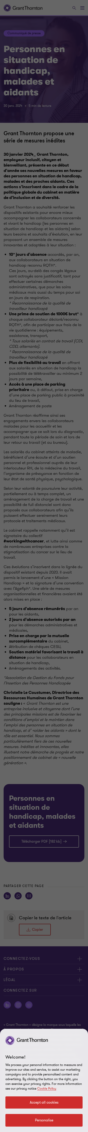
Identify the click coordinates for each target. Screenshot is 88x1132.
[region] (44, 1080)
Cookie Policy (46, 1088)
